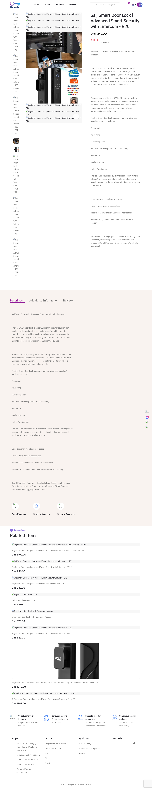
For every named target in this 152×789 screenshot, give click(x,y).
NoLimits (88, 785)
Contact (72, 5)
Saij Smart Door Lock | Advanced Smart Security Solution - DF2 (38, 583)
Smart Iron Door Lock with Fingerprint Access (31, 617)
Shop (47, 5)
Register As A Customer (55, 743)
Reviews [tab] (68, 300)
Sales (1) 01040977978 (27, 759)
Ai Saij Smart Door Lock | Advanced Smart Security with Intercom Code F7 (43, 699)
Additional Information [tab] (43, 300)
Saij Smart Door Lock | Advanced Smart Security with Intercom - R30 (41, 633)
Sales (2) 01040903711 (27, 764)
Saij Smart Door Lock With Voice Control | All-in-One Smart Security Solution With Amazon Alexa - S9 (55, 682)
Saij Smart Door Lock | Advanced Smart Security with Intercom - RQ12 (42, 567)
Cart (47, 753)
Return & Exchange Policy (90, 748)
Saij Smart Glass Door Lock (23, 600)
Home (36, 5)
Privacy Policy (85, 743)
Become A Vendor (53, 748)
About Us (60, 5)
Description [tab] (17, 300)
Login (140, 4)
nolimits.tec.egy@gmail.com (28, 755)
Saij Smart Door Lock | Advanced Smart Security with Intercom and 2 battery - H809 (48, 550)
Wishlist (48, 758)
